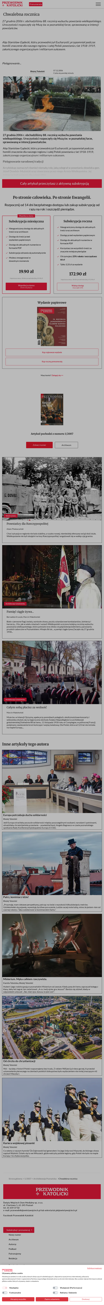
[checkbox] (4, 1287)
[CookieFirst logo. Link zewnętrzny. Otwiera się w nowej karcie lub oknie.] (7, 1270)
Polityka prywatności (94, 1268)
